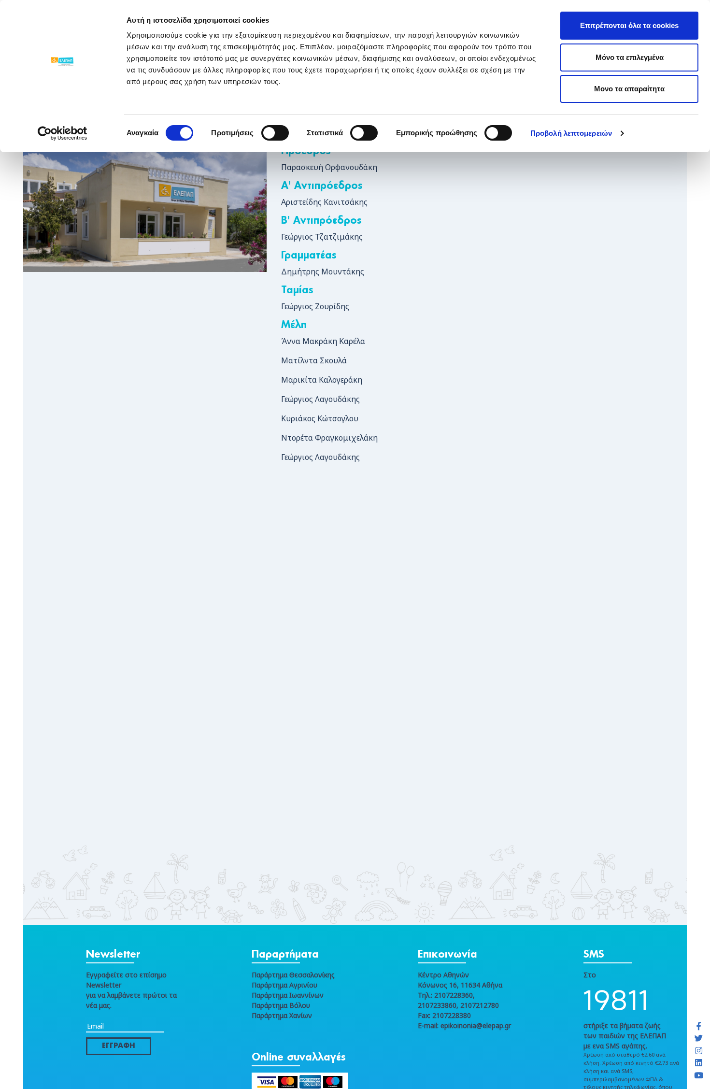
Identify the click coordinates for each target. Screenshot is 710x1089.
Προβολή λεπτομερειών (571, 133)
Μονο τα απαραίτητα (629, 89)
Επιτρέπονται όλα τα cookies (629, 25)
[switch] (275, 133)
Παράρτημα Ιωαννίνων (288, 995)
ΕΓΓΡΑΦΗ (118, 1046)
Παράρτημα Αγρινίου (284, 984)
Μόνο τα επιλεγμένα (630, 57)
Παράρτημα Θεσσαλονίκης (293, 974)
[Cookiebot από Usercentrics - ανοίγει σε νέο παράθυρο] (62, 133)
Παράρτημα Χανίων (282, 1015)
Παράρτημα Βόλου (281, 1005)
